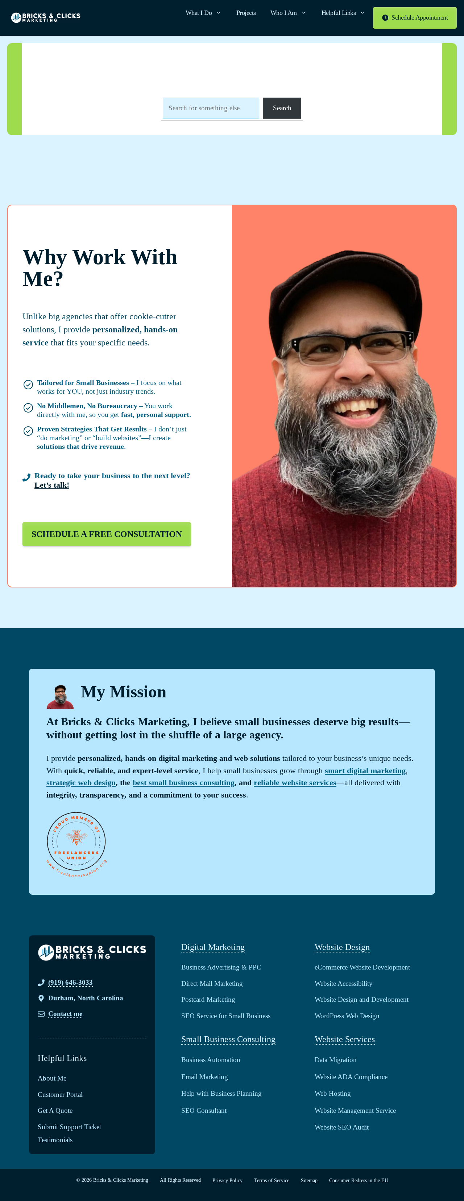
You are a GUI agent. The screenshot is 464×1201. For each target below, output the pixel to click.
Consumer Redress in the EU (358, 1180)
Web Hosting (333, 1093)
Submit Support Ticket (69, 1127)
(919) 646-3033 (70, 982)
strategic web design (81, 782)
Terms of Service (271, 1180)
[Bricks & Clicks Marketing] (45, 18)
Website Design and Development (362, 999)
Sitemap (309, 1180)
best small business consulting (184, 782)
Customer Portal (60, 1094)
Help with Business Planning (221, 1093)
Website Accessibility (344, 983)
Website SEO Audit (342, 1127)
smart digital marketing (365, 770)
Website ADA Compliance (351, 1077)
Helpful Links (339, 12)
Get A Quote (55, 1110)
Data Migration (336, 1059)
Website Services (345, 1039)
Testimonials (55, 1140)
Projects (246, 12)
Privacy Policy (227, 1180)
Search (282, 108)
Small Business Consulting (228, 1039)
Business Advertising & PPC (221, 967)
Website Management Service (355, 1110)
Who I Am (283, 12)
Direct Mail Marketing (212, 983)
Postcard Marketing (208, 999)
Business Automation (210, 1059)
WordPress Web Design (347, 1016)
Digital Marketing (213, 947)
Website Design (342, 947)
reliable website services (295, 782)
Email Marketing (204, 1077)
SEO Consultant (204, 1110)
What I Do (199, 12)
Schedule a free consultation (107, 534)
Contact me (65, 1013)
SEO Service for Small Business (225, 1016)
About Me (52, 1078)
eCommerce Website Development (362, 967)
